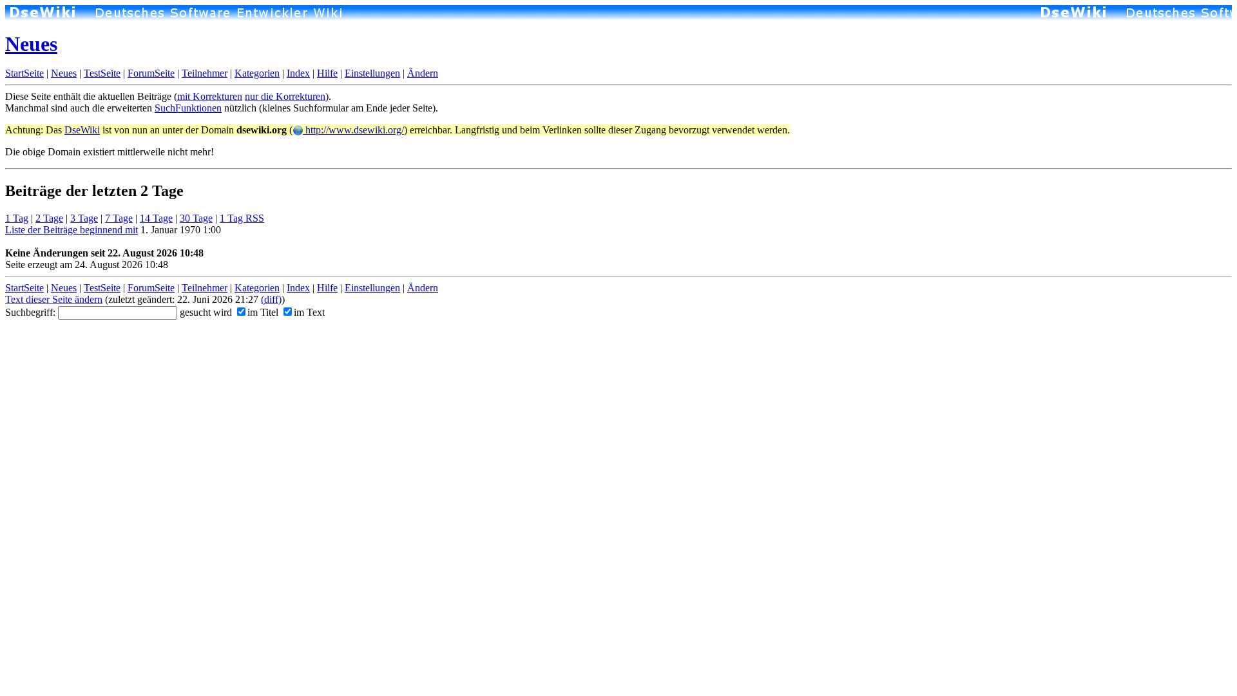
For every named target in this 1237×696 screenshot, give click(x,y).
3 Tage (84, 218)
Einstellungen (372, 73)
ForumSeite (151, 73)
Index (298, 73)
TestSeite (102, 73)
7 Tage (119, 218)
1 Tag (16, 218)
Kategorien (257, 73)
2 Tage (49, 218)
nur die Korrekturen (285, 96)
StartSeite (24, 73)
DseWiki (82, 129)
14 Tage (156, 218)
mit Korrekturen (209, 96)
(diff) (271, 299)
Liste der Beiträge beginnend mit (71, 229)
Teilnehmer (204, 73)
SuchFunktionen (188, 107)
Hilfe (327, 73)
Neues (31, 43)
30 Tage (196, 218)
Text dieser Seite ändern (53, 299)
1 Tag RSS (242, 218)
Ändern (422, 73)
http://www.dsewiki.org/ (353, 129)
